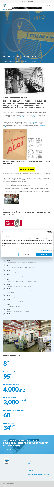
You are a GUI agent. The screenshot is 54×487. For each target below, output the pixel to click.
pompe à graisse (33, 122)
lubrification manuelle (36, 116)
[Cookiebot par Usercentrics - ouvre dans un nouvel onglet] (46, 232)
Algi (4, 9)
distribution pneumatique (25, 116)
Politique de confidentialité (33, 463)
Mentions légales (31, 461)
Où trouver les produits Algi (27, 1)
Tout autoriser (44, 254)
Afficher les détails (45, 250)
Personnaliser (26, 254)
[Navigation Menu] (50, 5)
